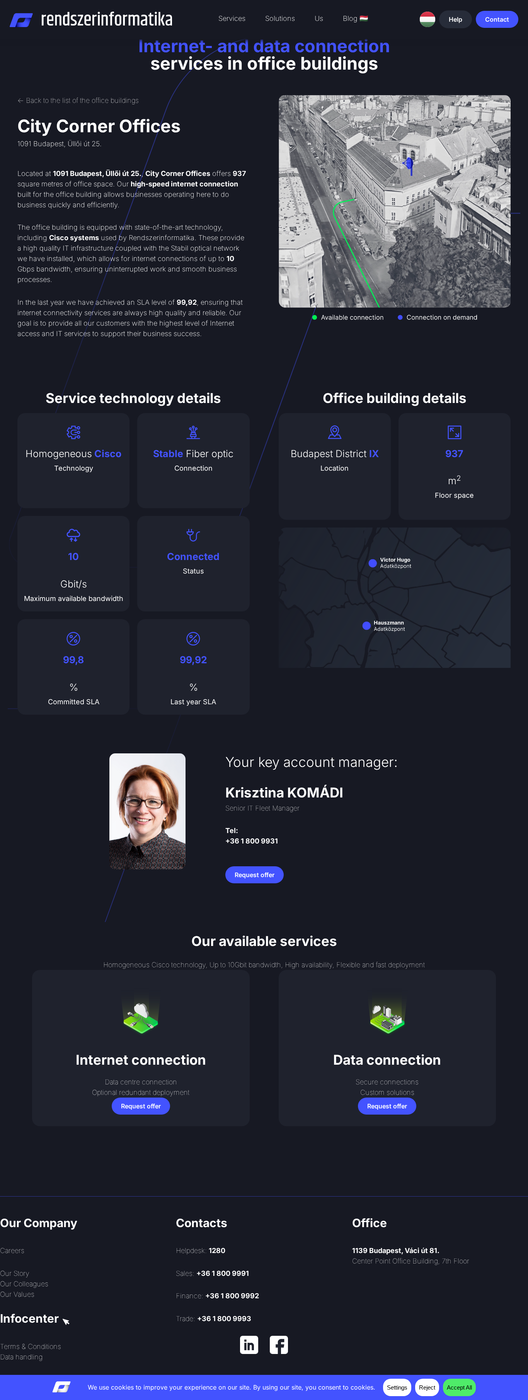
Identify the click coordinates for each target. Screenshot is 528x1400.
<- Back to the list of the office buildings (78, 100)
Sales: (212, 1273)
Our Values (17, 1294)
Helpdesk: (200, 1250)
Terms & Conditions (30, 1346)
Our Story (14, 1273)
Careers (12, 1250)
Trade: (213, 1319)
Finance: (217, 1296)
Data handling (21, 1357)
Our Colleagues (24, 1284)
